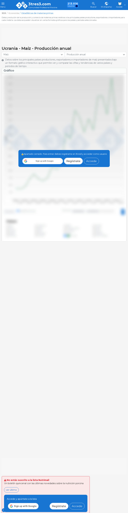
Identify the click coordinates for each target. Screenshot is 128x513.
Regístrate (73, 161)
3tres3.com (39, 4)
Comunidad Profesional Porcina (42, 8)
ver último (11, 489)
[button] (42, 161)
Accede (91, 161)
